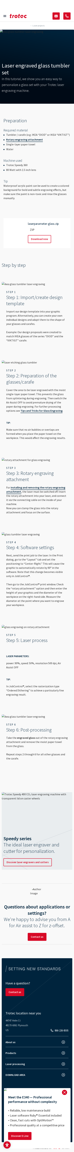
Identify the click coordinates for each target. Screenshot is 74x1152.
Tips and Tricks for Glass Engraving (41, 410)
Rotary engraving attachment (24, 139)
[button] (7, 1145)
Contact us (37, 936)
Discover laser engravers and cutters (28, 862)
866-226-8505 (61, 1030)
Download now (39, 239)
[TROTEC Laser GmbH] (18, 16)
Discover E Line (19, 1136)
